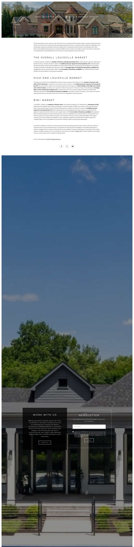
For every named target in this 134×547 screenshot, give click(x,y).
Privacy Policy (80, 436)
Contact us (78, 131)
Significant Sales (103, 5)
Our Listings (91, 5)
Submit (89, 440)
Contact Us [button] (45, 442)
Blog (113, 5)
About (83, 5)
